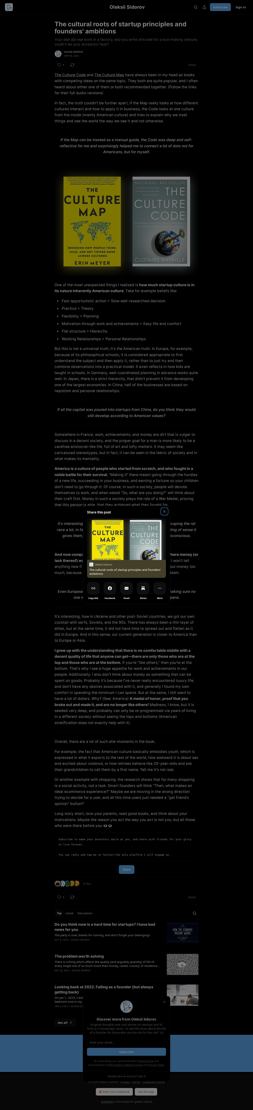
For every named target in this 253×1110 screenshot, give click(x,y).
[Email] (126, 588)
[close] (164, 511)
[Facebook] (110, 588)
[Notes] (143, 588)
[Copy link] (93, 588)
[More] (159, 588)
